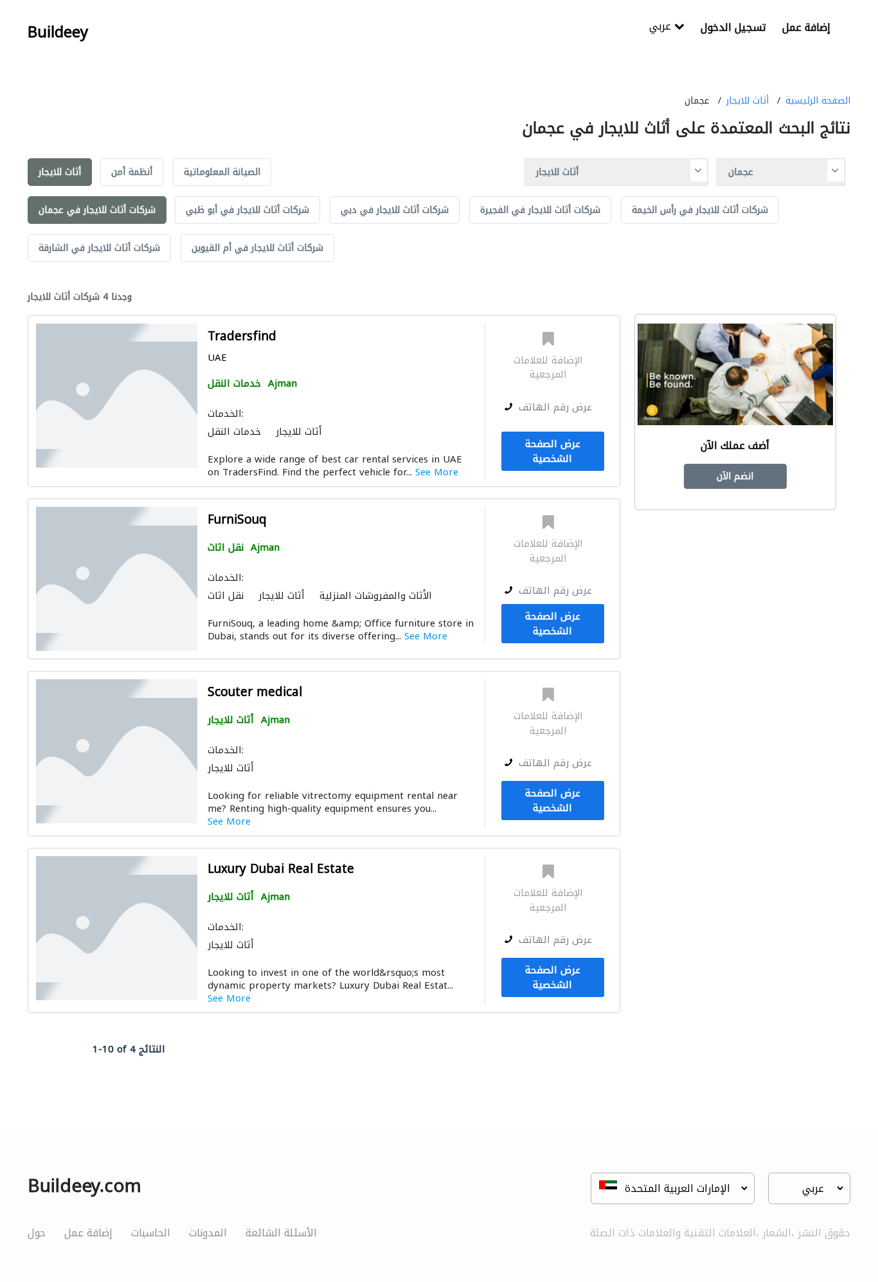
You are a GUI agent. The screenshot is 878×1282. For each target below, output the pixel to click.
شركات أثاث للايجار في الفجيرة (540, 210)
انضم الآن (735, 476)
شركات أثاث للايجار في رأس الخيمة (700, 210)
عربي (661, 27)
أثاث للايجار (747, 100)
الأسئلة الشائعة (281, 1233)
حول (37, 1233)
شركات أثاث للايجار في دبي (395, 210)
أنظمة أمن (131, 172)
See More (436, 472)
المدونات (208, 1233)
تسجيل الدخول (733, 27)
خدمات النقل (234, 383)
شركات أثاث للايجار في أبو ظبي (247, 210)
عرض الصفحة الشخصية (552, 451)
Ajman (282, 383)
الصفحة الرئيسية (817, 100)
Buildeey (58, 32)
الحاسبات (150, 1233)
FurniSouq (237, 520)
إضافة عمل (806, 27)
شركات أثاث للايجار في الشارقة (99, 248)
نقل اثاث (226, 547)
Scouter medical (255, 692)
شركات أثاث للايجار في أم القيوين (257, 248)
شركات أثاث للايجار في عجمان (97, 210)
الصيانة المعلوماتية (222, 172)
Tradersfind (242, 336)
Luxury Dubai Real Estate (281, 869)
